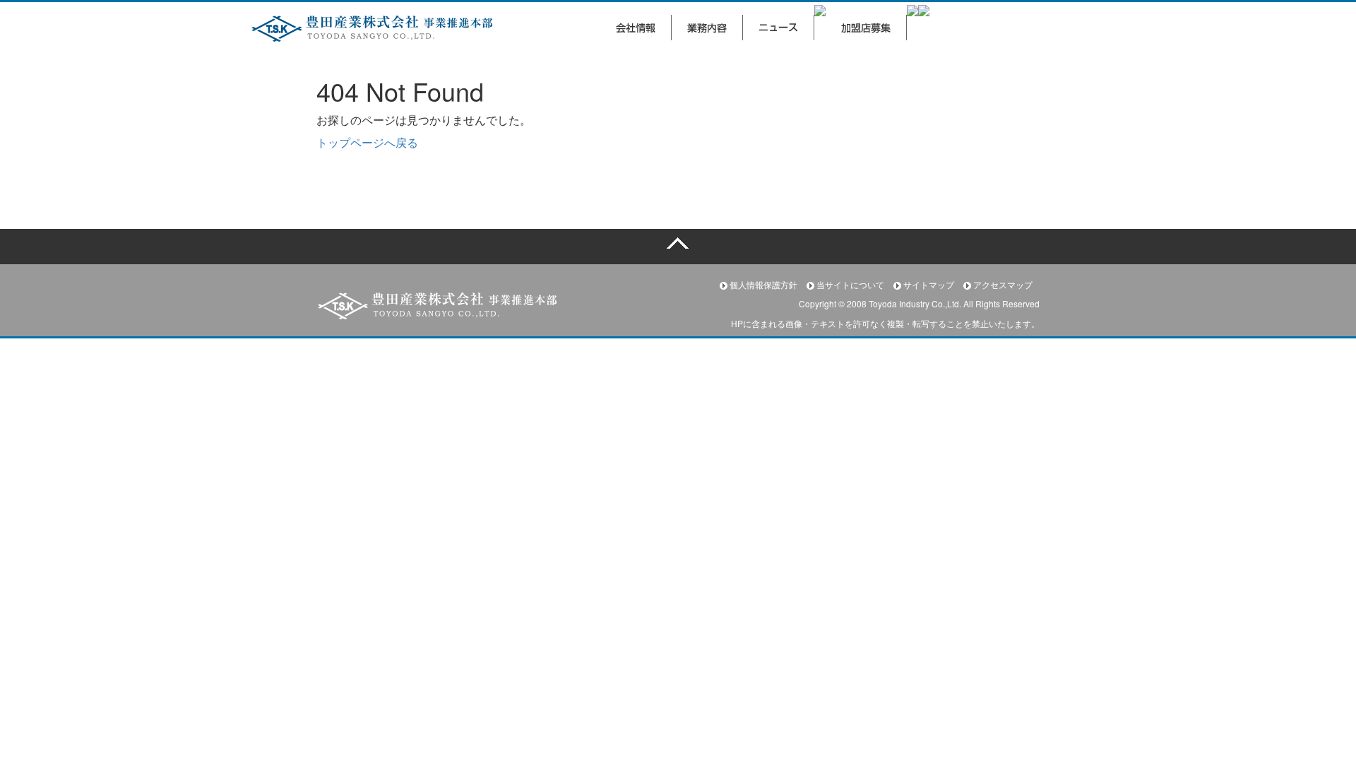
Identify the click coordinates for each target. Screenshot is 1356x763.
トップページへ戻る (367, 142)
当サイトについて (850, 284)
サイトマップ (928, 284)
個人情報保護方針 (763, 284)
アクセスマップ (1002, 284)
